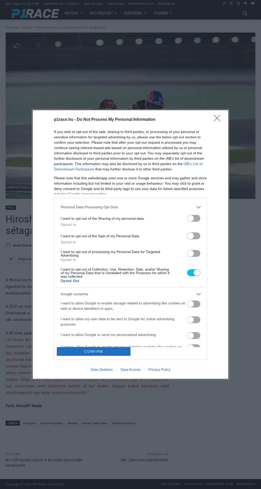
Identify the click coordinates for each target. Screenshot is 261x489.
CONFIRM (93, 351)
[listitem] (130, 207)
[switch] (193, 218)
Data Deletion (102, 369)
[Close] (219, 120)
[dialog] (130, 244)
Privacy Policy (159, 369)
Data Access (130, 369)
